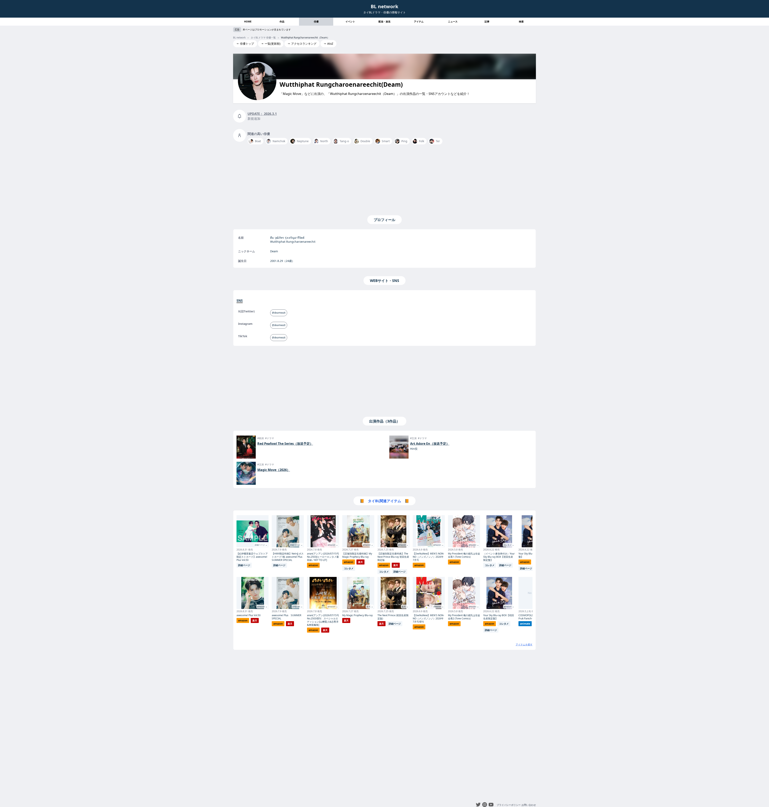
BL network (384, 6)
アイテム (419, 21)
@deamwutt (278, 312)
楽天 (254, 620)
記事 (487, 21)
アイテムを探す (524, 644)
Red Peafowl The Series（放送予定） (285, 443)
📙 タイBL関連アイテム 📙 (384, 500)
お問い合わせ (528, 805)
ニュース (453, 21)
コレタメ (348, 568)
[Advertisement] (384, 179)
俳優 (316, 21)
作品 (282, 21)
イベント (350, 21)
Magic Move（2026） (273, 470)
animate (525, 623)
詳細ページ (244, 565)
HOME (248, 21)
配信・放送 (384, 21)
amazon (243, 620)
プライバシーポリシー (509, 805)
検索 (521, 21)
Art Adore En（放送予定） (429, 443)
